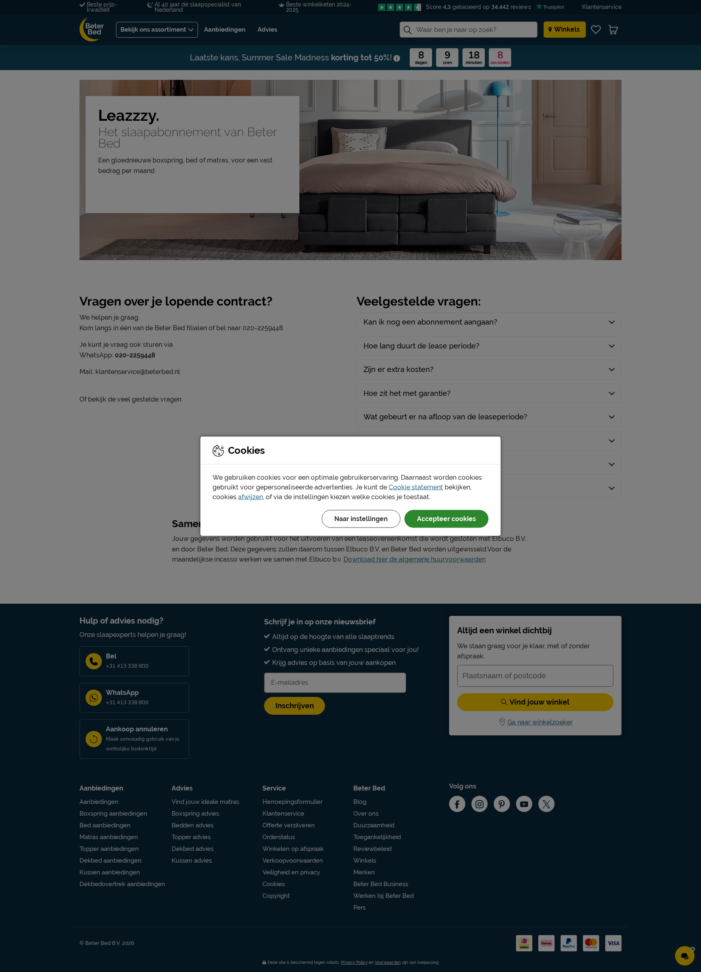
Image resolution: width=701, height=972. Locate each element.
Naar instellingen (361, 518)
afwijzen (250, 496)
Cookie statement (416, 487)
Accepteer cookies (446, 518)
